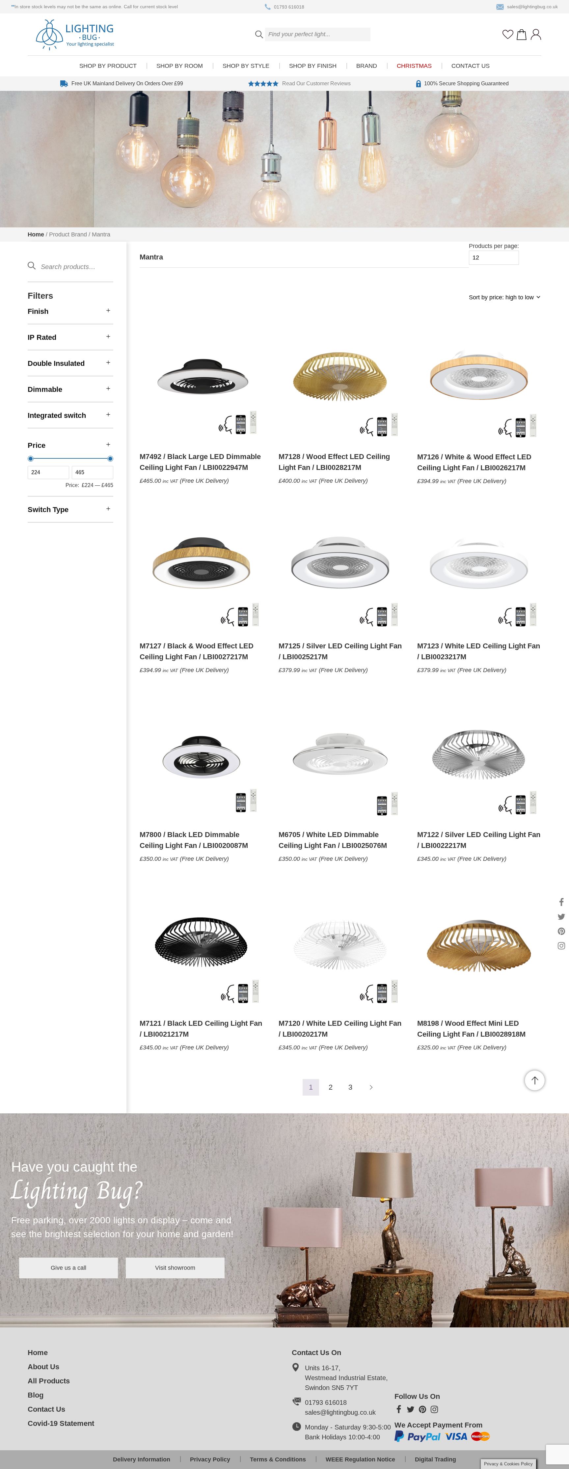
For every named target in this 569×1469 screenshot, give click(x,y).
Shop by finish (313, 66)
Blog (35, 1395)
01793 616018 (289, 6)
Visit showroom (175, 1268)
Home (36, 234)
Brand (366, 66)
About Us (43, 1367)
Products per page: (494, 246)
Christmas (414, 66)
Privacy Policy (210, 1459)
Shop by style (246, 66)
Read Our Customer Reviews (316, 83)
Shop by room (179, 66)
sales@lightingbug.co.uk (532, 6)
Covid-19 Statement (61, 1423)
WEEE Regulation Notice (360, 1459)
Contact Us (470, 66)
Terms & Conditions (278, 1459)
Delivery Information (141, 1459)
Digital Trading (435, 1459)
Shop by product (108, 66)
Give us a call (68, 1268)
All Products (49, 1381)
